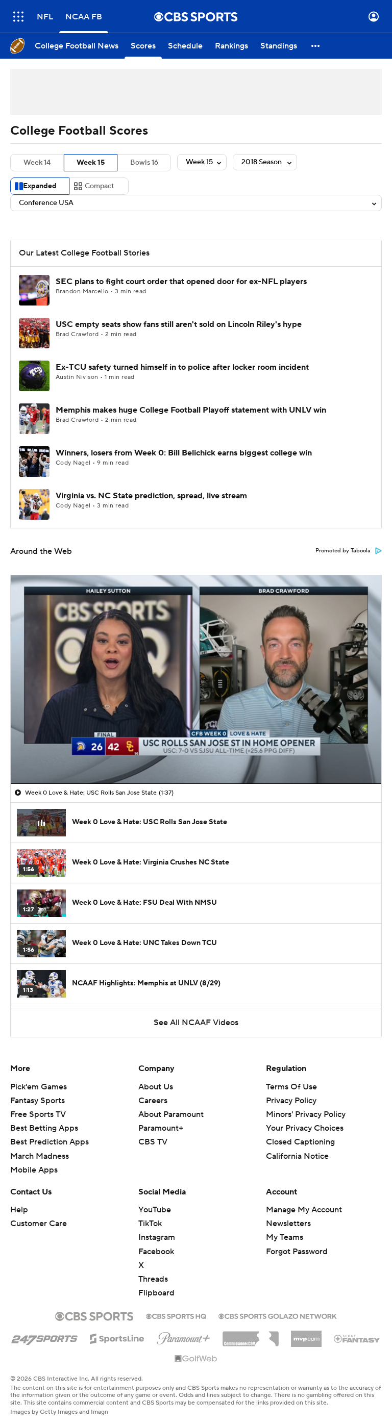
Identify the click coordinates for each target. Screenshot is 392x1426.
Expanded (40, 186)
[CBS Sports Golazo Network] (277, 1315)
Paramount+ (160, 1128)
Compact (99, 186)
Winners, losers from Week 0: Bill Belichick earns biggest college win (184, 453)
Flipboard (156, 1293)
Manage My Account (304, 1210)
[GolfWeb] (196, 1359)
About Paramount (171, 1114)
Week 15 (91, 162)
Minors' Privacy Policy (306, 1114)
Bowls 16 (144, 162)
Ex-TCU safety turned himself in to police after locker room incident (182, 367)
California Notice (297, 1146)
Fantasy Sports (37, 1101)
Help (19, 1210)
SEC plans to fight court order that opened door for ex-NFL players (181, 281)
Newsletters (288, 1223)
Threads (153, 1279)
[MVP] (306, 1335)
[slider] (196, 754)
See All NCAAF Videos (196, 1022)
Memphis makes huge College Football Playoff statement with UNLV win (191, 410)
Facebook (156, 1251)
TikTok (150, 1223)
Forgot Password (297, 1251)
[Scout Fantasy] (357, 1338)
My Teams (284, 1237)
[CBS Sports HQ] (176, 1315)
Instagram (156, 1237)
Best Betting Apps (44, 1128)
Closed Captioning (300, 1132)
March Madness (39, 1156)
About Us (155, 1087)
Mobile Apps (34, 1170)
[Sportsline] (117, 1337)
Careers (152, 1101)
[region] (196, 679)
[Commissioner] (251, 1335)
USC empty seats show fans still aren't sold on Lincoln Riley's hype (179, 324)
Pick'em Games (38, 1087)
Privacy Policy (291, 1101)
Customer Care (38, 1223)
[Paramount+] (183, 1336)
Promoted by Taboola (343, 550)
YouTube (154, 1210)
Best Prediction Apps (49, 1142)
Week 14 (37, 162)
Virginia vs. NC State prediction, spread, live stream (151, 496)
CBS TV (152, 1142)
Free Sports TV (38, 1114)
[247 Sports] (44, 1337)
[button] (18, 16)
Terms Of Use (291, 1087)
